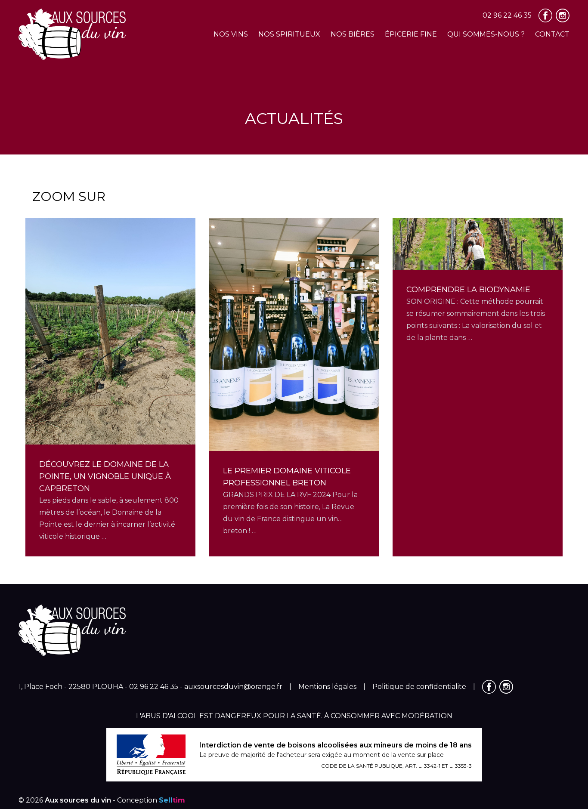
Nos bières (352, 34)
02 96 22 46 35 (507, 15)
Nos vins (231, 34)
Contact (552, 34)
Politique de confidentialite (419, 686)
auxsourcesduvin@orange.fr (233, 686)
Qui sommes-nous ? (486, 34)
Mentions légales (327, 686)
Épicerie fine (411, 34)
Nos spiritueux (289, 34)
